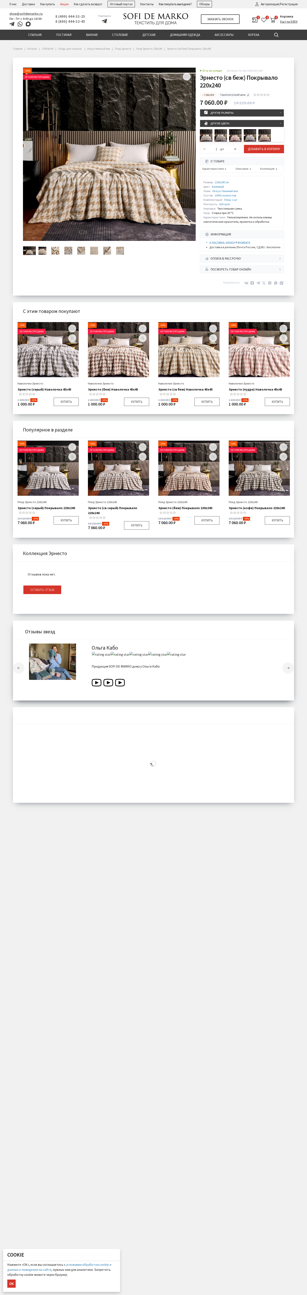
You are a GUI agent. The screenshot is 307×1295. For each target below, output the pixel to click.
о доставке (216, 242)
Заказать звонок (220, 19)
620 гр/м (224, 204)
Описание (242, 169)
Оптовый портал (121, 4)
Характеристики (213, 169)
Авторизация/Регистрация (279, 4)
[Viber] (269, 283)
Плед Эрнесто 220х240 (32, 502)
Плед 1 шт (230, 200)
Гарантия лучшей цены (233, 94)
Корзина (286, 16)
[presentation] (18, 668)
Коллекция (267, 169)
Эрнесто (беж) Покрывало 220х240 (185, 508)
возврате (244, 242)
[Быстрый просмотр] (72, 338)
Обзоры (204, 4)
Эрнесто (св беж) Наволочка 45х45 (185, 389)
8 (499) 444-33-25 (70, 16)
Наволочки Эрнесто (30, 383)
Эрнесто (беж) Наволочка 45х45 (113, 389)
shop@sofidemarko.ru (26, 13)
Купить (66, 402)
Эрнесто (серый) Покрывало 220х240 (46, 508)
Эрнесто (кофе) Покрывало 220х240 (257, 508)
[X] (263, 283)
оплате (230, 242)
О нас (13, 4)
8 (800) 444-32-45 (70, 21)
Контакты (147, 4)
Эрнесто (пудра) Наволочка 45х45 (255, 389)
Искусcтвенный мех (225, 191)
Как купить (47, 4)
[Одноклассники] (252, 283)
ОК (11, 1283)
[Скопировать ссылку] (281, 283)
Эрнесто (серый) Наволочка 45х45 (44, 389)
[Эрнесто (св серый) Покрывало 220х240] (206, 135)
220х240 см (222, 182)
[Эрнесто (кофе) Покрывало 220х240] (220, 135)
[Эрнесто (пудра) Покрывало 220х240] (235, 135)
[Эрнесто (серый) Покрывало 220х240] (250, 135)
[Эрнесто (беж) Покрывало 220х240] (264, 135)
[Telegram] (258, 283)
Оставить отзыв (42, 590)
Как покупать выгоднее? (175, 4)
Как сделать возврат (88, 4)
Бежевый (218, 186)
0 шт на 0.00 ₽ (289, 22)
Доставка (28, 4)
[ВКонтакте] (246, 283)
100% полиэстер (225, 195)
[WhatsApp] (275, 283)
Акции (64, 4)
